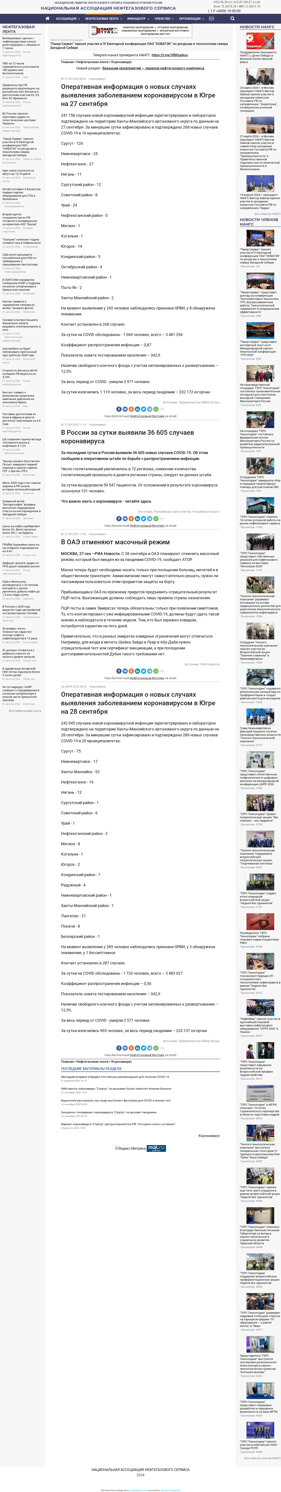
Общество (28, 679)
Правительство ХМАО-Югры (199, 402)
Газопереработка (14, 206)
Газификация (30, 246)
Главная (67, 62)
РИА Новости (210, 664)
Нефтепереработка (15, 271)
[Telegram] (149, 409)
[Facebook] (119, 409)
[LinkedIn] (137, 409)
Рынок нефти (30, 536)
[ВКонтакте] (125, 409)
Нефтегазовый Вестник (147, 416)
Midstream (29, 293)
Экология (28, 493)
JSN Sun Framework (170, 1490)
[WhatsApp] (156, 409)
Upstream (28, 518)
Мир (25, 77)
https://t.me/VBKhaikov (170, 55)
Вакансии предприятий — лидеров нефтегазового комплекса (153, 68)
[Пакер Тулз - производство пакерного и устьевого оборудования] (140, 30)
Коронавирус (121, 62)
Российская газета (167, 511)
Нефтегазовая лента (92, 62)
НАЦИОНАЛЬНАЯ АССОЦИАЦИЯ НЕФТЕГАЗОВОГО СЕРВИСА (140, 1470)
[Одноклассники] (131, 409)
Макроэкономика (14, 453)
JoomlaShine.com (138, 1490)
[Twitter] (143, 409)
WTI (241, 6)
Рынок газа (29, 555)
